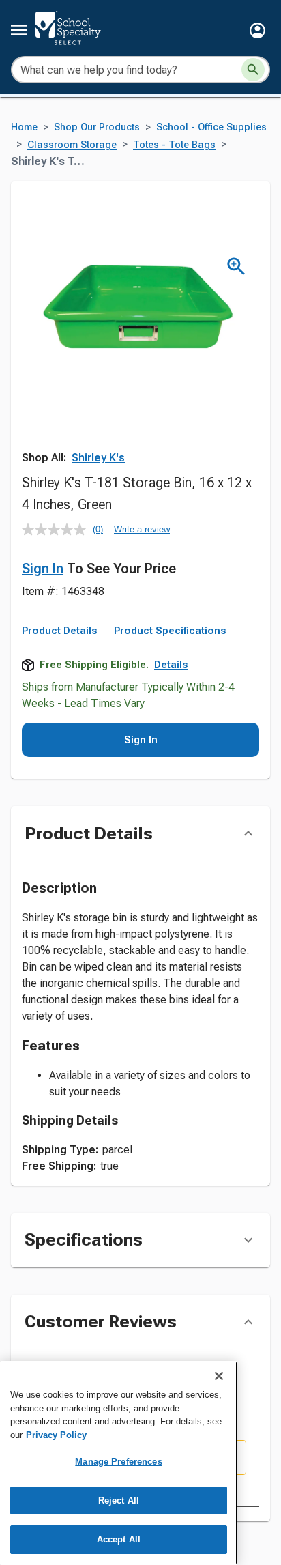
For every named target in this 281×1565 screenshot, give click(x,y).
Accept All (118, 1539)
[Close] (219, 1376)
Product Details (60, 630)
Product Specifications (170, 630)
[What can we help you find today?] (253, 69)
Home (24, 127)
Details (171, 665)
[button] (257, 30)
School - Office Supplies (211, 127)
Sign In (42, 568)
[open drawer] (19, 30)
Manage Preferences (118, 1461)
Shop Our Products (97, 127)
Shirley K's (98, 457)
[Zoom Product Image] (236, 266)
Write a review (142, 529)
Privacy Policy (56, 1435)
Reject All (118, 1500)
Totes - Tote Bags (174, 145)
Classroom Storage (72, 145)
